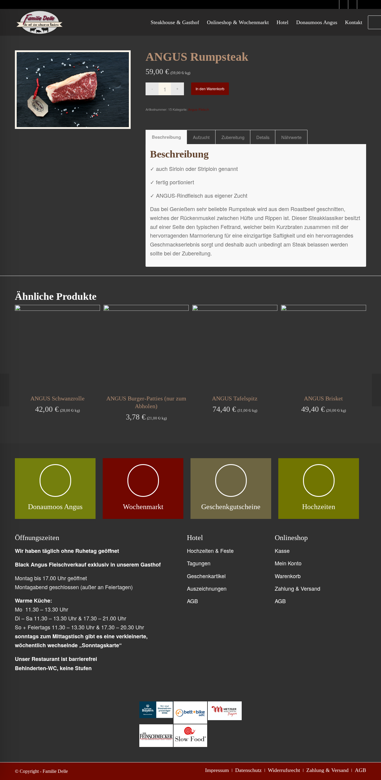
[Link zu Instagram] (334, 4)
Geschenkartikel (206, 576)
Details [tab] (262, 137)
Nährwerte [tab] (291, 137)
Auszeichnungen (207, 588)
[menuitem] (175, 22)
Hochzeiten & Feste (210, 550)
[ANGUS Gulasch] (4, 390)
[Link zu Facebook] (352, 4)
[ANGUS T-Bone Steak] (376, 390)
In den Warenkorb (210, 88)
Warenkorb (288, 576)
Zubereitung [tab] (232, 137)
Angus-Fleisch (198, 109)
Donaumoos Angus (55, 507)
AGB (192, 601)
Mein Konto (288, 563)
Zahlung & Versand (297, 588)
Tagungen (198, 563)
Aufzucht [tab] (201, 137)
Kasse (282, 550)
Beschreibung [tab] (166, 137)
